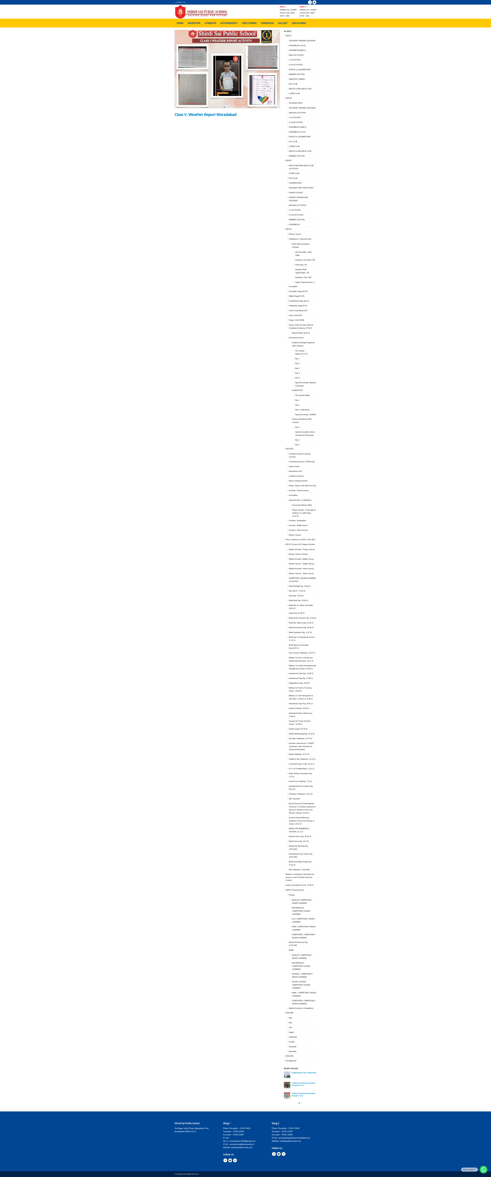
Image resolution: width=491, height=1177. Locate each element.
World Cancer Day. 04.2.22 (299, 841)
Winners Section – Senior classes (301, 573)
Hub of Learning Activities (298, 481)
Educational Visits (295, 471)
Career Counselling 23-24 (298, 311)
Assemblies (293, 286)
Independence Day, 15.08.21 (299, 683)
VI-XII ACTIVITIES (296, 65)
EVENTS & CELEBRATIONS (300, 70)
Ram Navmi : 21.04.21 (297, 591)
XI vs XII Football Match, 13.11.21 (301, 769)
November (292, 1047)
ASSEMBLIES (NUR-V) (297, 127)
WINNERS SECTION (297, 74)
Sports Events (294, 466)
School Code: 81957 (307, 13)
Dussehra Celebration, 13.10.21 (300, 738)
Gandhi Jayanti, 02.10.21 (298, 729)
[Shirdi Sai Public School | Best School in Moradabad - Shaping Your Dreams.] (202, 12)
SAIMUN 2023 (297, 390)
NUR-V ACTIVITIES (296, 55)
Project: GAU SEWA (296, 320)
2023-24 (289, 229)
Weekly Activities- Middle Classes (301, 559)
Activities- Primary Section (299, 490)
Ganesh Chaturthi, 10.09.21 (299, 708)
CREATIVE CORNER (297, 79)
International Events (296, 338)
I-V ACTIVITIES (295, 60)
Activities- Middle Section (298, 525)
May (290, 1023)
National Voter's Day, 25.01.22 (300, 836)
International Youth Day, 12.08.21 (301, 673)
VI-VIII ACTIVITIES (296, 215)
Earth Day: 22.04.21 (296, 596)
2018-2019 (289, 1056)
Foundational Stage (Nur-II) (299, 301)
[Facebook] (310, 2)
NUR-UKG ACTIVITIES (297, 113)
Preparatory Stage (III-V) (298, 306)
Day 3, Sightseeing (302, 410)
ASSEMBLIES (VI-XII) (297, 46)
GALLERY (282, 23)
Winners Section (295, 234)
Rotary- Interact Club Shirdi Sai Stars (302, 486)
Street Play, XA (301, 265)
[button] (224, 107)
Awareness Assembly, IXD (305, 260)
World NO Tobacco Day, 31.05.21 (301, 623)
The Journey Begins (302, 395)
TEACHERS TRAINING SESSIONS (302, 41)
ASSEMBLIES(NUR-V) (297, 50)
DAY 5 (297, 378)
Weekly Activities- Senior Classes (301, 569)
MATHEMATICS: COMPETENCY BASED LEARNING (301, 911)
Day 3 (297, 368)
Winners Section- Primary (298, 554)
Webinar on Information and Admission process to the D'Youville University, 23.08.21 (300, 877)
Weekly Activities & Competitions (301, 1008)
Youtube (230, 1160)
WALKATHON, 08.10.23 (301, 333)
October (292, 1042)
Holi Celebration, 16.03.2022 (299, 870)
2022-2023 (289, 449)
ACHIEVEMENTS (228, 23)
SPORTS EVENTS (296, 193)
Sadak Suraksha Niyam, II (305, 282)
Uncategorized (291, 1061)
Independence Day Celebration (304, 1072)
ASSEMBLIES (294, 224)
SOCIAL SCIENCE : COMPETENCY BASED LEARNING (301, 985)
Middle (291, 950)
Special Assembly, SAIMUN (305, 415)
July (290, 1027)
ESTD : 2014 (304, 16)
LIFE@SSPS (210, 23)
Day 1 (297, 359)
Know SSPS (194, 23)
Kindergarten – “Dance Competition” (301, 1094)
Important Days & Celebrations (300, 500)
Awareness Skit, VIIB (303, 277)
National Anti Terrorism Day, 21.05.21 (302, 618)
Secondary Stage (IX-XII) (298, 291)
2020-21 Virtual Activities (295, 890)
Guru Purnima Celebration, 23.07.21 (302, 653)
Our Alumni (299, 23)
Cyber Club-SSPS (295, 315)
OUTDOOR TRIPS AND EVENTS (301, 188)
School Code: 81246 (287, 13)
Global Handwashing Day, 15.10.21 (302, 734)
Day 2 (297, 363)
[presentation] (177, 70)
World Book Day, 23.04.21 (298, 600)
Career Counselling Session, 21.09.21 (300, 885)
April (290, 1018)
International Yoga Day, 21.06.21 (301, 678)
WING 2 (303, 7)
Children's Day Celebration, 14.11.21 (302, 759)
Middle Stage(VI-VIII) (296, 296)
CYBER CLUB (294, 93)
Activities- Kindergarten (297, 521)
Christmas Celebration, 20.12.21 (301, 794)
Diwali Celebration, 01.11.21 (299, 754)
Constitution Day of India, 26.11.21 (301, 764)
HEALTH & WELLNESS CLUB (300, 89)
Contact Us (180, 2)
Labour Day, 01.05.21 (297, 613)
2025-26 (289, 98)
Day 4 (297, 373)
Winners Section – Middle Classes (301, 564)
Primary (292, 895)
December (292, 1051)
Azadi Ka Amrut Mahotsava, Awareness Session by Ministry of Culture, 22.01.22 (301, 821)
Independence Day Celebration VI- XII (304, 1084)
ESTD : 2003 (284, 16)
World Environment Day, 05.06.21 (301, 628)
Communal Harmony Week (302, 505)
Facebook (225, 1160)
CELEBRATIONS (295, 183)
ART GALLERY (294, 799)
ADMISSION (267, 23)
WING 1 (283, 7)
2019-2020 (289, 1013)
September (293, 1037)
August (291, 1032)
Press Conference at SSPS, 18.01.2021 (300, 540)
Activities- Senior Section (298, 530)
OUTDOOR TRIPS (296, 103)
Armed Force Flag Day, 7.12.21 (300, 781)
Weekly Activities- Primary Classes (302, 549)
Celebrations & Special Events (300, 239)
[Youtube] (314, 2)
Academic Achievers (296, 476)
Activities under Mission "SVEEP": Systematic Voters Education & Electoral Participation (302, 746)
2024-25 (289, 160)
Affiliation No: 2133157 (308, 10)
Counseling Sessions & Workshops (302, 462)
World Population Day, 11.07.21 (300, 632)
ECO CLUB (293, 84)
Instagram (235, 1160)
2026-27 (289, 36)
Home (180, 23)
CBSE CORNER (249, 23)
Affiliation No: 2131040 (288, 10)
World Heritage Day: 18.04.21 (300, 586)
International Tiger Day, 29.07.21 (301, 704)
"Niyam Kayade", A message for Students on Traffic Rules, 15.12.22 (304, 513)
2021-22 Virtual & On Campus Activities (300, 544)
